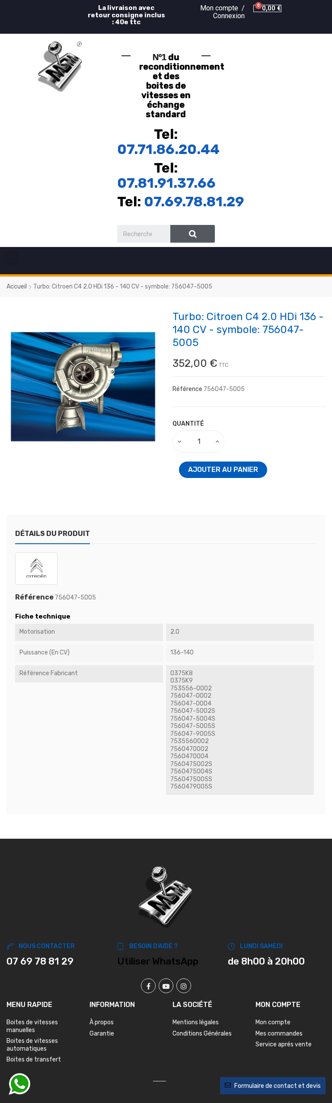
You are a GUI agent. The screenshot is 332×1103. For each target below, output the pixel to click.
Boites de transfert (33, 1059)
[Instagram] (183, 985)
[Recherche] (192, 234)
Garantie (101, 1033)
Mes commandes (279, 1033)
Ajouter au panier (223, 469)
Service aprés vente (283, 1044)
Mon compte (272, 1022)
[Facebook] (148, 985)
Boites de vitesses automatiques (32, 1044)
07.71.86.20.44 (168, 149)
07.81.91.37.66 (166, 183)
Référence (187, 389)
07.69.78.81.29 (194, 201)
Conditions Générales (202, 1033)
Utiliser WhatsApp (157, 961)
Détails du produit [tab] (52, 533)
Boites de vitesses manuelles (32, 1026)
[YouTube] (166, 985)
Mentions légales (195, 1022)
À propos (101, 1022)
